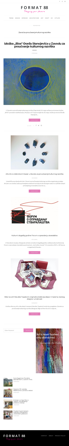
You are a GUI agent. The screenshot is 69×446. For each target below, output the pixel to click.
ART (42, 18)
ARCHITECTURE (34, 18)
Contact (44, 435)
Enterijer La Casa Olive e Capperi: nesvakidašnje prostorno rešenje (21, 401)
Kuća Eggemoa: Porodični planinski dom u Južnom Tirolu (22, 378)
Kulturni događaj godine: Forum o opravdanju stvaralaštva (34, 235)
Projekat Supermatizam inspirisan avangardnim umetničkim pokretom (20, 412)
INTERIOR (25, 18)
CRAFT (47, 18)
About (51, 435)
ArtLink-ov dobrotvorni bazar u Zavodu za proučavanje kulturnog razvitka (34, 174)
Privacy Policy (60, 435)
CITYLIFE (57, 18)
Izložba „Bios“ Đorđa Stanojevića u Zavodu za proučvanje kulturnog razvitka (34, 45)
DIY (52, 18)
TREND (11, 18)
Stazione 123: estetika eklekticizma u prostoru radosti (23, 389)
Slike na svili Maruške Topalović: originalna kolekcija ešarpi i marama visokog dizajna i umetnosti (34, 298)
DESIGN (17, 18)
